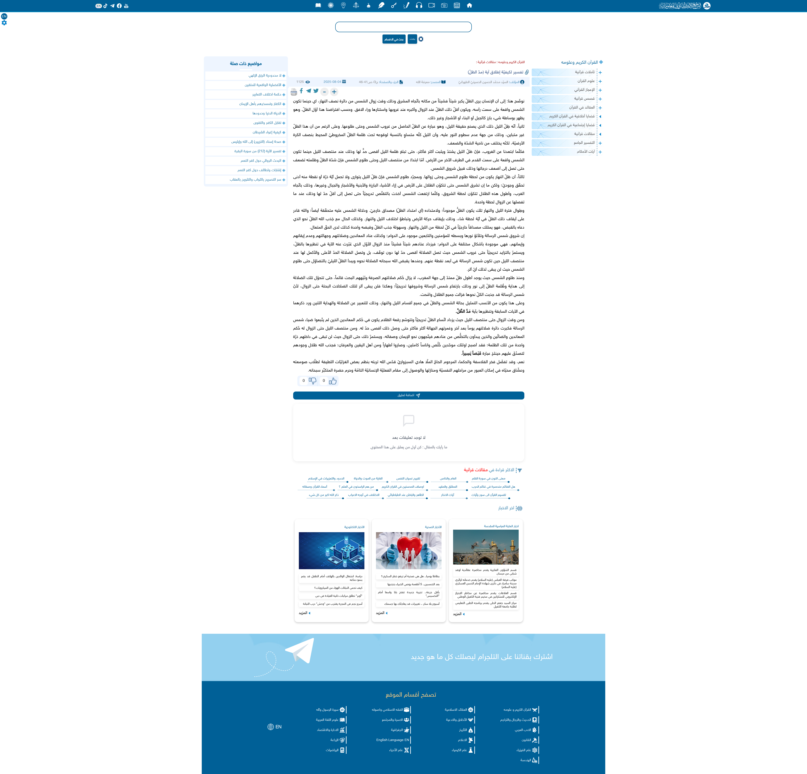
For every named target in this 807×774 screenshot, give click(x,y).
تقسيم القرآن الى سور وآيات (489, 495)
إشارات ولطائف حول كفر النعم (259, 170)
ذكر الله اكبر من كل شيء (324, 495)
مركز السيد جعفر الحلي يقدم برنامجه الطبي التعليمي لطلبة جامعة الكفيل (486, 605)
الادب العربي (523, 730)
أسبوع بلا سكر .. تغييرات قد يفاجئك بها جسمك (411, 604)
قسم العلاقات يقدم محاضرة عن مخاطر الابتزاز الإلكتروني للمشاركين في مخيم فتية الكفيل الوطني (486, 595)
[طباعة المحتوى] (294, 92)
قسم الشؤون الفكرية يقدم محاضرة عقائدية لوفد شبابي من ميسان (486, 572)
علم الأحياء (396, 750)
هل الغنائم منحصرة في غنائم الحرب (493, 487)
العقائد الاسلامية (456, 710)
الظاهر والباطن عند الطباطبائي (406, 495)
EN (4, 17)
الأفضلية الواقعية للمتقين (263, 85)
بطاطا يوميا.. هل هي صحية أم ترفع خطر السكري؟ (410, 576)
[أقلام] (406, 6)
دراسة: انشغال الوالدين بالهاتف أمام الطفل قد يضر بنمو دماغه (331, 578)
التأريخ (463, 730)
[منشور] (356, 6)
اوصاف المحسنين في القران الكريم (403, 487)
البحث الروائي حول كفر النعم (261, 161)
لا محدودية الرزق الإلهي (265, 76)
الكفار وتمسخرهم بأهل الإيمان (260, 104)
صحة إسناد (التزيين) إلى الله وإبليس (256, 142)
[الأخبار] (457, 6)
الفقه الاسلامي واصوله (387, 710)
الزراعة (335, 740)
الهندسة (526, 760)
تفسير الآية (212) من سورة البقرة (258, 151)
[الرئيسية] (469, 6)
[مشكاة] (368, 6)
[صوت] (419, 6)
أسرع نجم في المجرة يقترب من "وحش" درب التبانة (332, 604)
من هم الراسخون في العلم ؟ (356, 487)
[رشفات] (381, 6)
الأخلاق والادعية (456, 720)
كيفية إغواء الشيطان (267, 132)
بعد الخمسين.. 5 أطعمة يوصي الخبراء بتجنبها (413, 584)
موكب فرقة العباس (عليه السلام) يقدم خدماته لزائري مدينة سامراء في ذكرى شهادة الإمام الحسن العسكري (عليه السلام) (486, 583)
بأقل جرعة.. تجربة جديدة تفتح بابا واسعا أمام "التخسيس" (408, 594)
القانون (526, 740)
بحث (412, 39)
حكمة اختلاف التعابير (266, 95)
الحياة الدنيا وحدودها (267, 113)
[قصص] (318, 6)
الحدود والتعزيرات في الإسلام (326, 478)
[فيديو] (432, 6)
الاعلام (462, 740)
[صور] (444, 6)
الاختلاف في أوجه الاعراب (363, 495)
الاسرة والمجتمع (392, 720)
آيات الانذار (447, 495)
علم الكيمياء (459, 750)
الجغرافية (397, 730)
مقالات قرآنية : (486, 62)
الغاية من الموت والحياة (368, 478)
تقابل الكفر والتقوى (267, 123)
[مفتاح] (394, 6)
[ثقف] (331, 6)
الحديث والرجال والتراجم (515, 720)
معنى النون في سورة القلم (488, 478)
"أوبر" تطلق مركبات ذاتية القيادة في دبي (338, 596)
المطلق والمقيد (447, 487)
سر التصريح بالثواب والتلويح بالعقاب (255, 180)
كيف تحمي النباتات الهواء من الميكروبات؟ (338, 588)
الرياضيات (332, 750)
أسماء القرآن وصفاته (314, 487)
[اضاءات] (343, 6)
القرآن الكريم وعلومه (579, 62)
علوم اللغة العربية (327, 720)
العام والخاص (448, 478)
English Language (390, 740)
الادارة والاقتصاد (328, 730)
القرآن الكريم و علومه (517, 710)
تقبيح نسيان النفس (408, 478)
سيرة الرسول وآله (327, 710)
